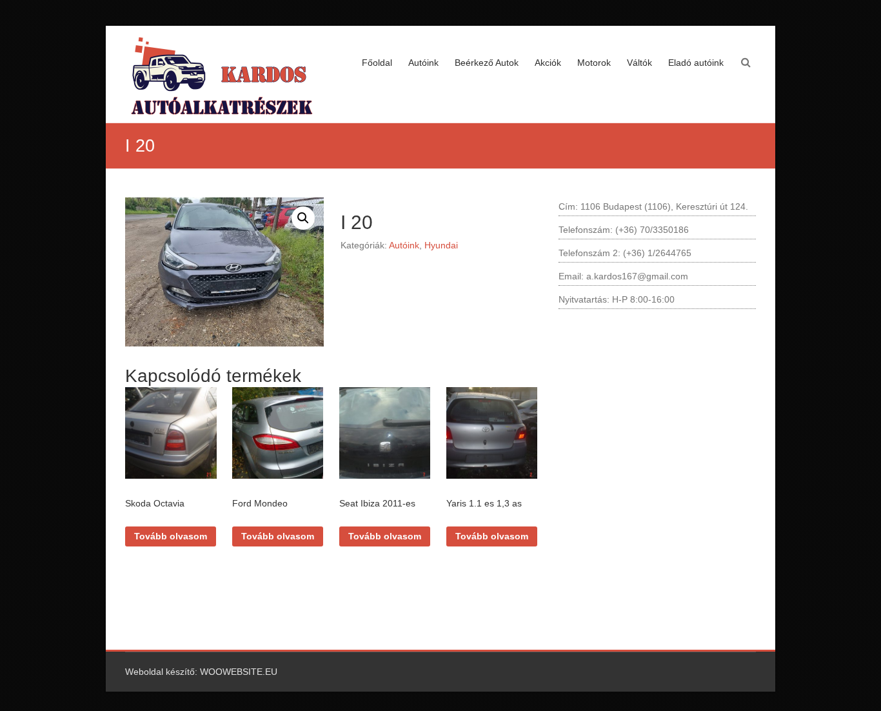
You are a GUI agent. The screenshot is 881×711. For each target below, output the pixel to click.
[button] (303, 218)
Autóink (423, 62)
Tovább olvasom (170, 536)
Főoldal (377, 62)
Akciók (548, 62)
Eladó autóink (696, 62)
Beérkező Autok (487, 62)
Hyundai (441, 245)
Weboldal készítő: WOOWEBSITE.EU (201, 671)
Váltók (639, 62)
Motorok (594, 62)
